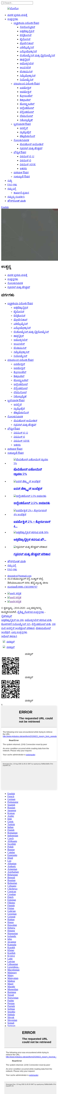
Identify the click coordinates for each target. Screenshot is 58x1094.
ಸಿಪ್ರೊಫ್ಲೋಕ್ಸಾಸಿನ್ (28, 75)
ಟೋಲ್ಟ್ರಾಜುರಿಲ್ (27, 104)
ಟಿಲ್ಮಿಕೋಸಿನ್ (26, 35)
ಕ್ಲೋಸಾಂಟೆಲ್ (26, 95)
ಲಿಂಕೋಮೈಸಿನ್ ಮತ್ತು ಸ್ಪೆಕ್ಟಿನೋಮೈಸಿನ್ (37, 55)
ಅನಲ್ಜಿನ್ (24, 128)
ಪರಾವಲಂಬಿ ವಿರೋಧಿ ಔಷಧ (27, 83)
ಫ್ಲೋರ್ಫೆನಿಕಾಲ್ (27, 43)
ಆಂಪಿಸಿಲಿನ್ (25, 67)
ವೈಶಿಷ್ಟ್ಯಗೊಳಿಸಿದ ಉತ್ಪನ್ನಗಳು (30, 612)
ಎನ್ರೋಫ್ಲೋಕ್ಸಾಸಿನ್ (28, 51)
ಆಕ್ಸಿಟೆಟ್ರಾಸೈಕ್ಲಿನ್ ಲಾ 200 (12, 620)
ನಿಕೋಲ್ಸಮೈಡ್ (26, 120)
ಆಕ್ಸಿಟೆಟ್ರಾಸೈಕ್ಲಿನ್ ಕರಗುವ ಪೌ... (30, 539)
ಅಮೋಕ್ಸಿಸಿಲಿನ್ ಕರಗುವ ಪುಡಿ (38, 620)
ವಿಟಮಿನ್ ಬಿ (25, 160)
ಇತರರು (23, 168)
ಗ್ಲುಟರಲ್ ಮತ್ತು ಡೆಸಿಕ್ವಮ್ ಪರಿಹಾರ (32, 554)
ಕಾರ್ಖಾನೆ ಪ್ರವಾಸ (21, 192)
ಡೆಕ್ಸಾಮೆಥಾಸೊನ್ (27, 136)
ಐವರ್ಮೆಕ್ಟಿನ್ (25, 87)
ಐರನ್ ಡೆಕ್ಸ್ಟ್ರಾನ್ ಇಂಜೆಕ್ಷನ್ (28, 488)
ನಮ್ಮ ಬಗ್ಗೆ (11, 188)
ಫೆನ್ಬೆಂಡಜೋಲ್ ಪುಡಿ (41, 624)
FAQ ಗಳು (12, 184)
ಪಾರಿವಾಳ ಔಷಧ (21, 172)
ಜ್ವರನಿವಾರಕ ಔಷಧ (22, 124)
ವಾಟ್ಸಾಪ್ (10, 641)
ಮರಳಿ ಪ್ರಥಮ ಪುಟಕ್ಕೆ (17, 15)
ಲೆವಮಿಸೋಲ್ (26, 116)
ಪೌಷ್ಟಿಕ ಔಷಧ (20, 152)
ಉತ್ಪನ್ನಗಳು (12, 19)
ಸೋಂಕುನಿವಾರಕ (21, 140)
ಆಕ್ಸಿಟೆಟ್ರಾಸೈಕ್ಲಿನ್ (27, 31)
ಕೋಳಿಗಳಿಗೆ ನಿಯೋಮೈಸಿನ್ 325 (15, 624)
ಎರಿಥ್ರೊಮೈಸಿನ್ (27, 47)
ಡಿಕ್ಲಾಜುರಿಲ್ (25, 99)
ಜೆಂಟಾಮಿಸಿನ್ (26, 71)
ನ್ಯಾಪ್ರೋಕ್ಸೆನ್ (25, 132)
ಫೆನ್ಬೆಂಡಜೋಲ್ (27, 112)
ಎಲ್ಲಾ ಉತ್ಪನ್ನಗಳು (19, 632)
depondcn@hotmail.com (19, 575)
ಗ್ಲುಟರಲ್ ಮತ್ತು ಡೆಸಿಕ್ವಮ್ (31, 148)
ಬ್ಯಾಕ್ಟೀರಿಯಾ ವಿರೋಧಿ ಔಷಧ (26, 23)
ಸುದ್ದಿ (9, 180)
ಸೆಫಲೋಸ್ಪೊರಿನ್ (27, 27)
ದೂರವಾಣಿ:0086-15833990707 (22, 587)
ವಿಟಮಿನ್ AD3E (28, 164)
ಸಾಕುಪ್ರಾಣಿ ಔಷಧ (22, 176)
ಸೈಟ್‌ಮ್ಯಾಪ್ (6, 616)
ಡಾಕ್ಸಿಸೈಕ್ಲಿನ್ (25, 59)
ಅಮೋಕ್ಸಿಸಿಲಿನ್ (27, 63)
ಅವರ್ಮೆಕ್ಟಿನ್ (25, 91)
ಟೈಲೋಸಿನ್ (25, 39)
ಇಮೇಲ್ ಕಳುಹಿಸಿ (9, 636)
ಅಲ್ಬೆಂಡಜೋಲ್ (27, 108)
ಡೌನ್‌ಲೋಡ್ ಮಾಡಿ (16, 200)
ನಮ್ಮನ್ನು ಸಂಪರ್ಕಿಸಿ (16, 196)
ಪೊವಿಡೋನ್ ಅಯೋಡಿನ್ (31, 144)
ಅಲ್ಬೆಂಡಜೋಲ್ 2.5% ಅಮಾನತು (32, 503)
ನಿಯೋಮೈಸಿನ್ (26, 79)
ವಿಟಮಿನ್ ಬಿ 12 (27, 156)
